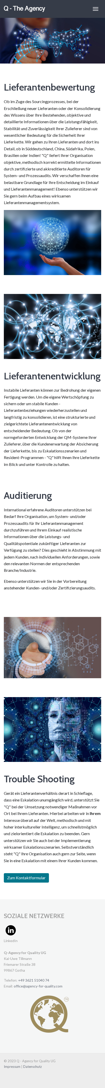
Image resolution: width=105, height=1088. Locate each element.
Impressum (12, 1067)
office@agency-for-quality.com (38, 986)
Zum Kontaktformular (26, 877)
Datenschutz (32, 1067)
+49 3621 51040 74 (33, 980)
